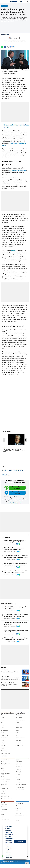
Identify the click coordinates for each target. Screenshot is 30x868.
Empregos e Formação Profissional (5, 774)
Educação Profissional (20, 737)
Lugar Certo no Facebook (21, 784)
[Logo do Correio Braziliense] (15, 1)
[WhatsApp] (2, 47)
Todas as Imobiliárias (20, 787)
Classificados (5, 764)
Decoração (18, 779)
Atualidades (18, 822)
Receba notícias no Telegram (17, 492)
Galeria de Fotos (19, 782)
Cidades (2, 717)
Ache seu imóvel (19, 761)
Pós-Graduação (19, 740)
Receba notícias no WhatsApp (17, 487)
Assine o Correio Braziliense (6, 798)
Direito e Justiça (4, 735)
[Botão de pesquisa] (28, 1)
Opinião (2, 740)
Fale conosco (18, 743)
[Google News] (10, 47)
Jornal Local (18, 808)
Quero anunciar (4, 765)
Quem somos (3, 750)
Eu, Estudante (20, 713)
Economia (3, 725)
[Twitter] (8, 47)
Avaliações (3, 812)
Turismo (2, 748)
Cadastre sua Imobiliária (20, 789)
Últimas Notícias (19, 727)
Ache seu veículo (4, 804)
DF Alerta (17, 805)
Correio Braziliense (7, 713)
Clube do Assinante (5, 796)
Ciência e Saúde (4, 737)
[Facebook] (5, 47)
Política (7, 34)
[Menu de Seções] (2, 1)
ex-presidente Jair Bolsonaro (17, 170)
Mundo (2, 727)
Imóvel (18, 760)
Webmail (3, 761)
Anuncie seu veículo (5, 806)
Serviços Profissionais (5, 779)
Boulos (13, 251)
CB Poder (17, 811)
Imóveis (2, 768)
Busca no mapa (19, 766)
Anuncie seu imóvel (19, 764)
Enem (17, 725)
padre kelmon (18, 470)
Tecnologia (3, 745)
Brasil (2, 722)
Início (2, 34)
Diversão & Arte (4, 730)
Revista (17, 820)
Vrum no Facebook (5, 819)
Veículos (2, 770)
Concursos (19, 745)
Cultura (17, 730)
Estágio (17, 722)
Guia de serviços (19, 774)
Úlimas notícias (19, 771)
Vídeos (2, 814)
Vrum (3, 802)
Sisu (16, 735)
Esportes (3, 732)
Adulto (2, 776)
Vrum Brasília (18, 813)
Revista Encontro (21, 816)
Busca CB (3, 793)
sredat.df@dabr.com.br (15, 503)
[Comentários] (13, 47)
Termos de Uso (4, 756)
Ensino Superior (19, 717)
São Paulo (6, 475)
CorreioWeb (5, 760)
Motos (2, 817)
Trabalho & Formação (20, 720)
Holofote (3, 743)
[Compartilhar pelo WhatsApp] (19, 544)
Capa (2, 714)
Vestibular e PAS (19, 732)
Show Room (18, 776)
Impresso (4, 784)
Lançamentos (18, 769)
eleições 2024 (7, 470)
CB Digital (3, 791)
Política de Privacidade (5, 753)
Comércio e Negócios (5, 781)
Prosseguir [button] (20, 841)
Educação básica (19, 714)
